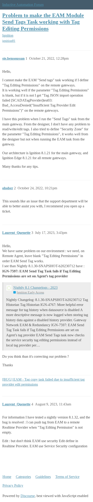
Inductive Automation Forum (23, 5)
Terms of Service (67, 477)
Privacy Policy (12, 485)
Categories (23, 477)
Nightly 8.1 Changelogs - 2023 (35, 287)
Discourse (28, 496)
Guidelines (43, 477)
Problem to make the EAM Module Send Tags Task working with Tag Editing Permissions (43, 21)
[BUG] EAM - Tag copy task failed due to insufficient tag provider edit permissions (43, 382)
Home (6, 477)
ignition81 (8, 41)
